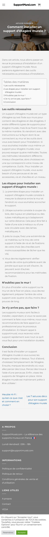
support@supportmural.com (17, 450)
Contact (6, 504)
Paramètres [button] (8, 532)
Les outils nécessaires (15, 85)
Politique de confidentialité (17, 468)
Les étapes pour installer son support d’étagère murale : (22, 90)
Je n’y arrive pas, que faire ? (18, 98)
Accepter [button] (22, 532)
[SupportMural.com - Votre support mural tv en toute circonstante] (24, 4)
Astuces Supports (24, 23)
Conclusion (10, 102)
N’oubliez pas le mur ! (15, 95)
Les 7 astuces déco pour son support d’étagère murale (37, 400)
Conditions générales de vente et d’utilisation (20, 481)
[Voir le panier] (39, 5)
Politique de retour (12, 474)
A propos (7, 498)
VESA (5, 509)
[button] (3, 4)
